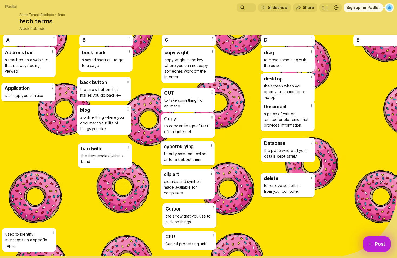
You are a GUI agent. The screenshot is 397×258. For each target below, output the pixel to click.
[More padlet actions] (336, 7)
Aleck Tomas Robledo (36, 15)
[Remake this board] (324, 7)
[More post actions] (312, 177)
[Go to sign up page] (389, 7)
